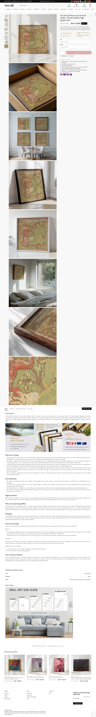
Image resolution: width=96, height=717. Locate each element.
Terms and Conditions (31, 696)
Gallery (6, 408)
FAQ (28, 698)
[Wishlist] (23, 657)
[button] (64, 52)
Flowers (71, 579)
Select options (14, 685)
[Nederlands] (76, 1)
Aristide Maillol (87, 573)
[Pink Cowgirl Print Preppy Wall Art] (59, 665)
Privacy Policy (7, 698)
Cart (90, 6)
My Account (76, 6)
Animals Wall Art (30, 676)
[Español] (89, 1)
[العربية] (72, 1)
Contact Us (29, 695)
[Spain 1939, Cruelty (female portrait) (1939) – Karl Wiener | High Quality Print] (14, 665)
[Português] (87, 1)
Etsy (50, 693)
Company (6, 693)
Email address (76, 698)
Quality (6, 696)
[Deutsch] (83, 1)
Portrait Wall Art (54, 645)
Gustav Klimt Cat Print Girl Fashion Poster (35, 677)
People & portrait (87, 579)
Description (12, 408)
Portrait (61, 645)
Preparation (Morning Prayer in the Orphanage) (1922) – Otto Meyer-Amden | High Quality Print (81, 678)
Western (59, 676)
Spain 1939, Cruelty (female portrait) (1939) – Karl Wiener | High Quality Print (13, 678)
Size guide (29, 408)
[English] (78, 1)
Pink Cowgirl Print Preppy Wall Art (56, 677)
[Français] (81, 1)
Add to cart (79, 52)
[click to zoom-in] (33, 38)
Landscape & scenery (78, 579)
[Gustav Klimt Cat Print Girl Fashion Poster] (37, 665)
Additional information (21, 408)
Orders (5, 695)
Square (89, 576)
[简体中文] (74, 1)
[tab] (6, 408)
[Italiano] (85, 1)
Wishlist (69, 6)
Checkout (84, 6)
